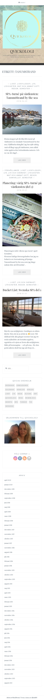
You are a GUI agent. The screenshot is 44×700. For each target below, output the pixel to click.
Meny (22, 2)
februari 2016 (8, 561)
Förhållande (12, 170)
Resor (15, 89)
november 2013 (9, 669)
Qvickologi (22, 51)
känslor (21, 389)
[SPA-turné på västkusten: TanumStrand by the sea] (22, 134)
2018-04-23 (22, 101)
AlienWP (34, 698)
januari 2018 (8, 525)
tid (30, 402)
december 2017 (9, 530)
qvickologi (10, 398)
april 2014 (7, 647)
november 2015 (9, 570)
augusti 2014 (8, 629)
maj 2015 (7, 588)
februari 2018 (8, 521)
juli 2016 (6, 557)
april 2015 (7, 593)
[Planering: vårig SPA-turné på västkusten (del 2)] (22, 246)
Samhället (15, 178)
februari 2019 (8, 494)
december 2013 (9, 665)
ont (35, 393)
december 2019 (9, 489)
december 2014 (9, 611)
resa (21, 398)
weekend (9, 406)
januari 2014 (8, 660)
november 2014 (9, 615)
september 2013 (9, 678)
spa (16, 402)
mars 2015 (7, 597)
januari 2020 (8, 485)
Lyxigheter (10, 86)
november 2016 (9, 548)
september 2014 (9, 624)
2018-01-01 (22, 293)
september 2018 (9, 498)
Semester (25, 89)
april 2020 (7, 480)
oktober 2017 (8, 539)
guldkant (10, 389)
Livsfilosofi (24, 84)
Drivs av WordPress (13, 698)
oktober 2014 (8, 620)
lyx (34, 84)
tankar (23, 402)
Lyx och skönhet (17, 173)
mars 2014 (7, 651)
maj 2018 (7, 507)
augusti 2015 (8, 584)
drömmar (9, 385)
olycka (28, 393)
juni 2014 (7, 638)
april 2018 (7, 512)
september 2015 (9, 579)
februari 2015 (8, 602)
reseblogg (30, 398)
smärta (8, 402)
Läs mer (24, 161)
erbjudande (22, 385)
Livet (13, 84)
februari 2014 (8, 656)
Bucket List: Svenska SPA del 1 (22, 290)
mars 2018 (7, 516)
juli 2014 (6, 633)
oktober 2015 (8, 575)
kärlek (30, 389)
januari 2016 (8, 566)
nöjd (20, 393)
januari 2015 (8, 606)
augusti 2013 (8, 683)
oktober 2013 (8, 674)
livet (7, 393)
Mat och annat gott (28, 86)
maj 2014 (7, 642)
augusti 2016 (8, 552)
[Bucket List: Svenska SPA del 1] (22, 326)
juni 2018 (7, 503)
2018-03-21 (22, 190)
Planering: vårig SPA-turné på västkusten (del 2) (22, 184)
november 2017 (9, 534)
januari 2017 (8, 543)
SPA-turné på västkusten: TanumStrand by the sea (22, 95)
